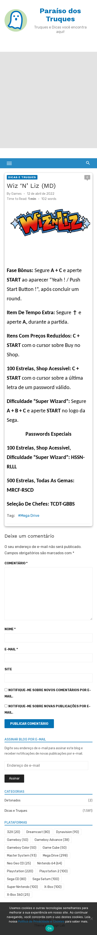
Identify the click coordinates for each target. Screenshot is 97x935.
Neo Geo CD (19, 863)
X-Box (53, 887)
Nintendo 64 (49, 863)
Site (8, 669)
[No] (91, 918)
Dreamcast (38, 832)
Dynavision (67, 832)
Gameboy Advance (52, 840)
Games (16, 194)
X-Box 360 (18, 895)
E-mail (11, 649)
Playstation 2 (53, 871)
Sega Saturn (45, 879)
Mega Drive (30, 515)
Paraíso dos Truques (60, 14)
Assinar (14, 778)
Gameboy (17, 840)
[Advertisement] (48, 100)
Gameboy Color (21, 848)
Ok (50, 928)
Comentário (16, 563)
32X (13, 832)
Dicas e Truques (22, 177)
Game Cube (55, 848)
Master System (22, 855)
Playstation (20, 871)
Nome (10, 629)
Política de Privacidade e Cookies (41, 921)
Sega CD (16, 879)
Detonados (13, 800)
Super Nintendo (22, 887)
